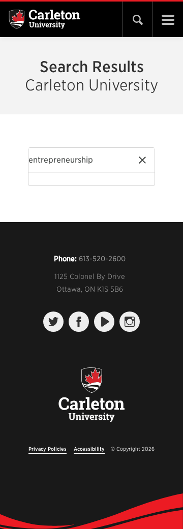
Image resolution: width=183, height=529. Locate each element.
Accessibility (89, 449)
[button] (142, 160)
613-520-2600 (102, 259)
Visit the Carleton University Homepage (91, 400)
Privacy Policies (47, 449)
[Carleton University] (60, 19)
